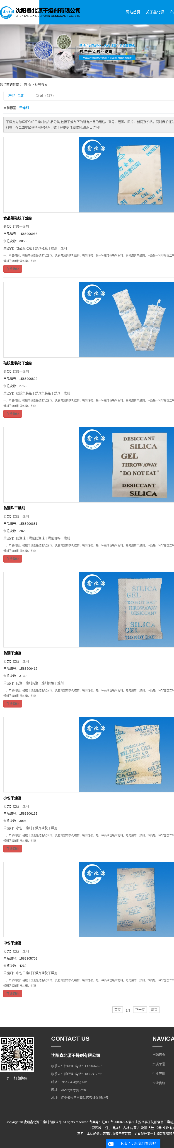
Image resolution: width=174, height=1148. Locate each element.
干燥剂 (62, 248)
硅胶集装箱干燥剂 (17, 363)
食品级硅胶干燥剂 (17, 218)
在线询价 (12, 269)
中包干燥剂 (12, 943)
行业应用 (158, 1073)
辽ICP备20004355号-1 (118, 1122)
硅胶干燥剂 (21, 226)
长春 (158, 1128)
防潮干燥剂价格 (43, 683)
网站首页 (133, 12)
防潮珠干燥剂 (14, 508)
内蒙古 (135, 1128)
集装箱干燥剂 (50, 393)
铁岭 (165, 1128)
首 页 (27, 84)
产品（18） (17, 96)
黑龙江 (117, 1128)
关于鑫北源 (155, 12)
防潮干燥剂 (12, 653)
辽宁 (108, 1128)
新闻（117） (46, 96)
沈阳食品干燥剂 (162, 1122)
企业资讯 (158, 1083)
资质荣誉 (158, 1064)
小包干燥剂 (12, 798)
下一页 (140, 1009)
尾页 (154, 1009)
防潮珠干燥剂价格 (47, 538)
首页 (117, 1009)
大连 (151, 1128)
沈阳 (144, 1128)
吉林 (126, 1128)
